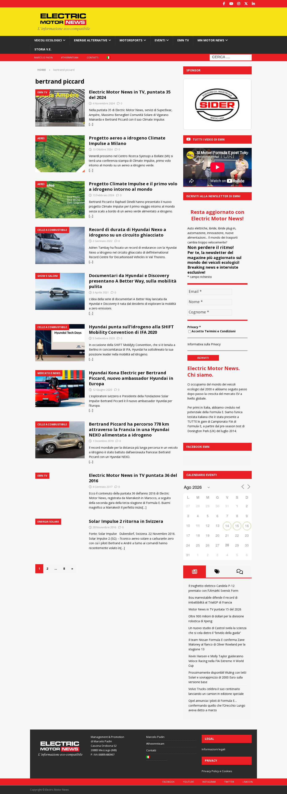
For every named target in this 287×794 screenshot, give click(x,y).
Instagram (209, 781)
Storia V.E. (42, 49)
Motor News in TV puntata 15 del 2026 (214, 609)
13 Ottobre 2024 (103, 149)
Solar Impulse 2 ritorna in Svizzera (126, 521)
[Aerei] (60, 153)
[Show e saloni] (60, 291)
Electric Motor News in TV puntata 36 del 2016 (133, 478)
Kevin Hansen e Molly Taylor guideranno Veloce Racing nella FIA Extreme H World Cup (216, 661)
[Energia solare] (60, 537)
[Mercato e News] (60, 388)
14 (227, 525)
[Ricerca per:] (231, 57)
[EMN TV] (60, 107)
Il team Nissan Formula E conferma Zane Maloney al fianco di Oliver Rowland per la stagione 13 (216, 644)
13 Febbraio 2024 (103, 195)
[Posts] (194, 571)
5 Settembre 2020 (104, 338)
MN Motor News (210, 40)
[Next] (243, 104)
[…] (91, 124)
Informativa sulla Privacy (204, 344)
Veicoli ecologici (48, 40)
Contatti (92, 57)
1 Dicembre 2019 (103, 441)
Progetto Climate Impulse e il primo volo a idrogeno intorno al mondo (133, 186)
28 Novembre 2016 (104, 527)
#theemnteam (69, 57)
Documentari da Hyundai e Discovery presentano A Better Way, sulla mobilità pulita (132, 281)
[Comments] (239, 571)
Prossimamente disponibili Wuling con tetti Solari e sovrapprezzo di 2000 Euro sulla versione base (217, 677)
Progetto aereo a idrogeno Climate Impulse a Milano (127, 140)
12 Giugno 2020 (102, 390)
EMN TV (183, 40)
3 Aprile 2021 (101, 292)
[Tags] (217, 571)
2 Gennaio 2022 (102, 241)
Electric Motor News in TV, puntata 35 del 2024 (130, 94)
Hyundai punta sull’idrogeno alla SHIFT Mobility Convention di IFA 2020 (131, 329)
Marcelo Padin (43, 57)
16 (247, 525)
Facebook (168, 781)
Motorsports (131, 40)
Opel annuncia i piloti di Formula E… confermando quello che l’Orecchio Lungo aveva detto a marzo (216, 705)
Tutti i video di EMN (209, 139)
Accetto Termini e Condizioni (214, 331)
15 (237, 525)
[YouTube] (231, 3)
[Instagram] (238, 3)
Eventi (160, 40)
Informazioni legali (213, 749)
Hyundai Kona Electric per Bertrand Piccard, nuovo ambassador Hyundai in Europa (131, 378)
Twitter (229, 781)
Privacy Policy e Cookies (217, 771)
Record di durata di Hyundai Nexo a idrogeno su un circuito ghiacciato (127, 232)
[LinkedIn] (253, 3)
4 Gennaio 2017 (102, 487)
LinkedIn (247, 781)
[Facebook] (224, 3)
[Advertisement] (184, 21)
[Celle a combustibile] (60, 245)
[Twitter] (246, 3)
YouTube (188, 781)
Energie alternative (90, 40)
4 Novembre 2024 (104, 103)
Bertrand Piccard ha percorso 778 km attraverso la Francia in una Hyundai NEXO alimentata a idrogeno (129, 429)
